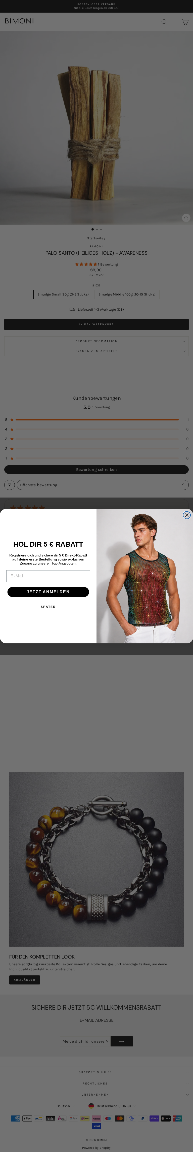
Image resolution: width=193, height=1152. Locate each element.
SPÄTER (48, 607)
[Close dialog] (187, 515)
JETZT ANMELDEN (48, 592)
